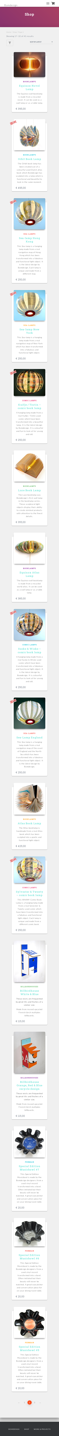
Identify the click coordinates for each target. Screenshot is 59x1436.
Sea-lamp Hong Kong (29, 239)
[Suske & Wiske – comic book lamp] (29, 624)
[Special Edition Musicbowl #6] (29, 1232)
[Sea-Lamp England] (29, 713)
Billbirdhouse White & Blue (29, 992)
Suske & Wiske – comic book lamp (29, 650)
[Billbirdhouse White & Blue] (29, 961)
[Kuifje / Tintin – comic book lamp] (29, 382)
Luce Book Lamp (29, 490)
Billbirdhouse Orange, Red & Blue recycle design (29, 1085)
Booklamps (29, 81)
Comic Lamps (29, 400)
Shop (15, 32)
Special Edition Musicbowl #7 (29, 1168)
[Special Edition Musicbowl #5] (29, 1322)
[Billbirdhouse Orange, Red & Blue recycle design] (29, 1052)
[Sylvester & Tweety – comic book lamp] (29, 869)
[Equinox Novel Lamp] (29, 64)
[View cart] (53, 3)
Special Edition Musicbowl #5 (29, 1348)
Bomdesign (14, 1429)
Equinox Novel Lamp (29, 87)
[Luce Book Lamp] (29, 466)
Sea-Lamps (29, 234)
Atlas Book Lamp (29, 823)
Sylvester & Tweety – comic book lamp (29, 893)
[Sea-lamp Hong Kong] (29, 213)
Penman (29, 1162)
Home (8, 32)
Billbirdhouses (29, 986)
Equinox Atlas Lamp (29, 574)
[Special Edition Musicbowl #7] (29, 1141)
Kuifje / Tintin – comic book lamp (29, 406)
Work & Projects (42, 1429)
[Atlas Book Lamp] (29, 799)
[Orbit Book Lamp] (29, 134)
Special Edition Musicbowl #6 (29, 1256)
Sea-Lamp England (29, 737)
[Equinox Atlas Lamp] (29, 548)
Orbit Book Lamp (29, 159)
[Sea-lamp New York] (29, 305)
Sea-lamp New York (29, 331)
